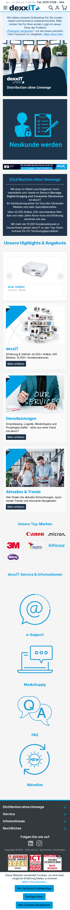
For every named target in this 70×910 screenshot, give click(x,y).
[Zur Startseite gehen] (24, 8)
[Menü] (5, 7)
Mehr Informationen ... (35, 881)
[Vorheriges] (10, 276)
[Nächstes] (60, 276)
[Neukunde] (35, 129)
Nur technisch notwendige (34, 888)
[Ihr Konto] (57, 7)
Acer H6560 (16, 287)
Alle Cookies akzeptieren (34, 905)
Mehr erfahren (16, 363)
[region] (35, 68)
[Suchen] (50, 7)
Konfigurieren (34, 896)
